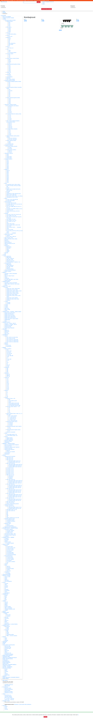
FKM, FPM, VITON (10, 259)
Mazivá (6, 649)
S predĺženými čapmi (10, 519)
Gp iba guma (9, 346)
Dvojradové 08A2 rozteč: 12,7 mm (14, 508)
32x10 (8, 383)
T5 (8, 408)
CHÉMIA (4, 600)
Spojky (6, 578)
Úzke (7, 49)
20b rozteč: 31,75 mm (11, 493)
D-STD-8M (10, 425)
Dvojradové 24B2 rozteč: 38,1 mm (14, 500)
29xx (9, 73)
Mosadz (6, 595)
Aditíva (6, 651)
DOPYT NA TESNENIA (7, 16)
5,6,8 (7, 349)
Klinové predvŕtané (8, 445)
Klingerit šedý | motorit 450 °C (10, 317)
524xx (9, 101)
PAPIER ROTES (7, 319)
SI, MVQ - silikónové (10, 258)
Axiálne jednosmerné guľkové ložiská (13, 64)
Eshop (4, 11)
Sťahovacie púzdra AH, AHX (10, 243)
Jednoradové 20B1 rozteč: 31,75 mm (15, 494)
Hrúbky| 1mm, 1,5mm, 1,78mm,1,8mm (13, 288)
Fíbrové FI (6, 332)
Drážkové (6, 390)
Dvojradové (10, 477)
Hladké (6, 613)
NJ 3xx (9, 116)
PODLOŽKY (5, 329)
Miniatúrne (8, 37)
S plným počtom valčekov (11, 149)
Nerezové (8, 32)
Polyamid (6, 583)
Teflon (6, 584)
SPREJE (6, 604)
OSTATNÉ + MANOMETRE (7, 666)
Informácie (5, 705)
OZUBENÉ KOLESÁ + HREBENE (8, 537)
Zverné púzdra (7, 452)
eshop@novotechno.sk (49, 1)
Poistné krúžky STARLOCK (9, 327)
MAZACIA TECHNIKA (6, 575)
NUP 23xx (10, 127)
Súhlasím (45, 716)
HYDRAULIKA (5, 659)
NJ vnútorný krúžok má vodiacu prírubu (14, 113)
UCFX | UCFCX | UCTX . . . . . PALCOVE (14, 227)
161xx (9, 51)
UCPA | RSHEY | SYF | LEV (11, 220)
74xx (9, 62)
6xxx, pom (10, 36)
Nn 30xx (10, 147)
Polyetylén (6, 589)
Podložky (6, 671)
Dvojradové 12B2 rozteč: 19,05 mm (14, 486)
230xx (8, 163)
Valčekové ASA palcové (9, 504)
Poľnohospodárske (10, 268)
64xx (9, 25)
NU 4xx (9, 110)
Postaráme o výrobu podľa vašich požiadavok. (22, 704)
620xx (9, 28)
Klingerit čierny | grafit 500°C (10, 316)
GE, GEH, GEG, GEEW (10, 200)
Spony (6, 565)
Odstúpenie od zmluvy (9, 692)
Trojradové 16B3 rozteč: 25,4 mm (14, 492)
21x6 (7, 379)
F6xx (9, 39)
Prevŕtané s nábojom (10, 530)
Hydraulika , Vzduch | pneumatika (11, 273)
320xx (8, 175)
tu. (78, 714)
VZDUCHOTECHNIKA (7, 574)
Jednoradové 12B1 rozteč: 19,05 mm (15, 485)
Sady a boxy (7, 333)
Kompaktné (7, 629)
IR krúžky (8, 191)
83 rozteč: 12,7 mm (10, 470)
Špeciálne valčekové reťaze (10, 518)
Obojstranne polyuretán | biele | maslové (14, 426)
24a (7, 516)
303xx (8, 172)
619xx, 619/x (10, 44)
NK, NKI (8, 187)
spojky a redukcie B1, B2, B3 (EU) (13, 503)
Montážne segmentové (9, 440)
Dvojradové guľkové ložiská (10, 80)
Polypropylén (7, 590)
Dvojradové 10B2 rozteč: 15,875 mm (15, 481)
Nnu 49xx (10, 148)
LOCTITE (6, 602)
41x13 (8, 385)
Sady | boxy (7, 308)
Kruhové (6, 436)
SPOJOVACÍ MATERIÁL (7, 668)
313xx (8, 174)
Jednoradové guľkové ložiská (10, 20)
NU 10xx (10, 106)
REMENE (4, 347)
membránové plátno (10, 634)
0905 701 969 (7, 685)
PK (7, 392)
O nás (2, 15)
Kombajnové (7, 367)
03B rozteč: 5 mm (10, 457)
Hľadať (38, 2)
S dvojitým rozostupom (11, 521)
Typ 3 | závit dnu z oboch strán (12, 339)
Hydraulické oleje (8, 647)
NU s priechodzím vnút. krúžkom (13, 105)
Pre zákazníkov (5, 686)
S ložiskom (7, 536)
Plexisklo (6, 587)
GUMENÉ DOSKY (6, 612)
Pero (5, 672)
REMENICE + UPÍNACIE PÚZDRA (9, 443)
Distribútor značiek (6, 700)
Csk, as (9, 75)
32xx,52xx (10, 90)
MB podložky (9, 246)
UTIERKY (6, 610)
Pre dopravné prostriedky (11, 554)
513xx (9, 67)
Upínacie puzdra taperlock (9, 449)
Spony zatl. (9, 570)
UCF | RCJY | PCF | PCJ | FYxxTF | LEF (14, 214)
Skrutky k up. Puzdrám (11, 451)
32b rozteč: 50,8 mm (10, 502)
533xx (9, 71)
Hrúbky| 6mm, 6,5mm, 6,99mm (12, 297)
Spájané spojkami (10, 438)
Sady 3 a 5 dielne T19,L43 (9, 275)
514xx (9, 68)
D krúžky (6, 304)
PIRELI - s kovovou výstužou (12, 635)
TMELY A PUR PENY (8, 607)
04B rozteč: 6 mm (10, 458)
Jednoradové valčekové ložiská (10, 104)
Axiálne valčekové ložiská (11, 140)
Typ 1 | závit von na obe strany (12, 337)
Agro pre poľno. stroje (9, 237)
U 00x (8, 212)
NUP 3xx (10, 124)
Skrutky (6, 669)
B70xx (9, 59)
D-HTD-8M (10, 423)
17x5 (7, 378)
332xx (8, 182)
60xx (9, 22)
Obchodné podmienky (9, 689)
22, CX (8, 360)
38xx (9, 93)
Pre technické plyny (10, 553)
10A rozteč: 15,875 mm (11, 510)
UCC (7, 222)
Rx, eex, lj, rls (10, 47)
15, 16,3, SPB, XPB (10, 355)
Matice (6, 670)
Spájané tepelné (9, 437)
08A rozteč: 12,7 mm (10, 506)
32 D (7, 362)
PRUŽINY (4, 636)
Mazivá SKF (7, 650)
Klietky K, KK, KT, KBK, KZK (11, 194)
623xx (9, 30)
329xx (8, 178)
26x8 (8, 382)
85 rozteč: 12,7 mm (10, 472)
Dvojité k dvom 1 (10, 532)
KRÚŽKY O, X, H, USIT (7, 286)
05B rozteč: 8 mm (10, 459)
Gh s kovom (9, 345)
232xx (8, 165)
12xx (9, 82)
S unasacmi (9, 522)
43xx (9, 96)
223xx (8, 162)
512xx (9, 66)
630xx (9, 31)
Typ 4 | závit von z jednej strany (12, 340)
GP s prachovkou (8, 256)
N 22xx (9, 133)
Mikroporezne (7, 626)
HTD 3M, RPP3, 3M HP (12, 400)
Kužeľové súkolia (8, 541)
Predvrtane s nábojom (9, 529)
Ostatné (6, 563)
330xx (8, 179)
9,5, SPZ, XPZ (9, 351)
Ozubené (6, 397)
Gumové (6, 545)
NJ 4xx (9, 117)
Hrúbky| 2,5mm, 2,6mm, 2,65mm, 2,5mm (14, 290)
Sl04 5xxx (10, 150)
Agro (7, 562)
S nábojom (7, 538)
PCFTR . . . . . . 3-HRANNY (11, 233)
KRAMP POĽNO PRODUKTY (8, 655)
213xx (8, 160)
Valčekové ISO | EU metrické (10, 456)
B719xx (9, 61)
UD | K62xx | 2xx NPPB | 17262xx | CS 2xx (14, 208)
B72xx (9, 60)
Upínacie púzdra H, (8, 242)
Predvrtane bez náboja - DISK (10, 533)
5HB (7, 371)
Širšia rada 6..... (9, 27)
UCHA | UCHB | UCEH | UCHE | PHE (13, 224)
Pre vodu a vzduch (10, 550)
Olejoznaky (7, 580)
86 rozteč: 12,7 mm (10, 473)
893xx (9, 142)
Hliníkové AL (7, 331)
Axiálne (8, 192)
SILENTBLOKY (5, 334)
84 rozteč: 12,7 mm (10, 471)
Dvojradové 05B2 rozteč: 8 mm (14, 462)
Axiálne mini (9, 72)
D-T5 (9, 427)
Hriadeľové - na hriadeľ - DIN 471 (11, 324)
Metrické (8, 450)
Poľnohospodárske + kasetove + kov (13, 261)
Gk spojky (8, 573)
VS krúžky (8, 303)
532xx (9, 69)
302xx (8, 171)
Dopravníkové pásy (8, 441)
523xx (9, 99)
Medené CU (7, 330)
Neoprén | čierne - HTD (11, 398)
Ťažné (6, 639)
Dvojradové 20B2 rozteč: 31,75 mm (14, 495)
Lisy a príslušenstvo (8, 581)
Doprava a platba (8, 688)
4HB (7, 370)
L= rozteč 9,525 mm (12, 418)
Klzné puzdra (7, 241)
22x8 (8, 381)
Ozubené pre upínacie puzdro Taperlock (12, 447)
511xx (9, 65)
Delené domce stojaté (9, 234)
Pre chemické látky (10, 552)
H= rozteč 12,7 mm (12, 419)
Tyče (5, 619)
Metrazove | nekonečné (11, 432)
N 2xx (9, 130)
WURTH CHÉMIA (8, 606)
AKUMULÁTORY (6, 663)
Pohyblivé (8, 300)
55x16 (8, 389)
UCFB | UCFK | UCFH (10, 223)
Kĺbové (6, 198)
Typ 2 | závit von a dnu (11, 338)
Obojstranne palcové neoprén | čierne (13, 429)
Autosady (6, 252)
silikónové (6, 620)
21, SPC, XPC (9, 359)
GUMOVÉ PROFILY (6, 625)
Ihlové (6, 183)
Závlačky (6, 673)
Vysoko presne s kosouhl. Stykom (13, 58)
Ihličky (8, 249)
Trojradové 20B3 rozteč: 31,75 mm (14, 496)
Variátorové (7, 377)
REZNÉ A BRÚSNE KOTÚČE (8, 658)
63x (9, 45)
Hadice (6, 577)
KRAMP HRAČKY (6, 678)
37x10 (8, 384)
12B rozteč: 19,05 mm (10, 484)
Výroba (6, 285)
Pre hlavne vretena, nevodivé (12, 146)
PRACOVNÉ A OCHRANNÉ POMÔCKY (9, 664)
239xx (8, 167)
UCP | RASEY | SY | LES (11, 219)
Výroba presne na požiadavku (10, 270)
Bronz (6, 596)
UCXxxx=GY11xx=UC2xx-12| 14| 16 (13, 211)
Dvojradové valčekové (9, 145)
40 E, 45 (8, 364)
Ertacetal (6, 585)
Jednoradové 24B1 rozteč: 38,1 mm (14, 499)
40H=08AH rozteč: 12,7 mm (12, 509)
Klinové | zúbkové (8, 348)
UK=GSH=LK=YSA (10, 209)
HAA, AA (8, 374)
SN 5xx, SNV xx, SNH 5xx (11, 236)
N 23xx (9, 134)
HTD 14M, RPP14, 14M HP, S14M (14, 405)
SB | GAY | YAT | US (10, 205)
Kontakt (43, 1)
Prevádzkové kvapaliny (9, 654)
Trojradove (10, 478)
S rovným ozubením (10, 543)
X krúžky (6, 307)
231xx (8, 164)
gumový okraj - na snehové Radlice (11, 624)
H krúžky (6, 305)
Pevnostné (8, 567)
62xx (9, 23)
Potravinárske (9, 551)
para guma (7, 622)
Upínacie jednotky (8, 201)
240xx (8, 168)
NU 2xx (9, 108)
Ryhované (6, 617)
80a (7, 514)
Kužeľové (6, 342)
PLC (5, 253)
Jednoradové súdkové (9, 153)
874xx (9, 141)
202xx (8, 154)
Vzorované (7, 618)
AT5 (9, 410)
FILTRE (4, 643)
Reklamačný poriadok (9, 691)
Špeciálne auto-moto (10, 260)
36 (7, 363)
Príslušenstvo (7, 245)
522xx (9, 98)
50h (7, 511)
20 (7, 357)
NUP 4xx (10, 125)
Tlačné (6, 637)
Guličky (8, 251)
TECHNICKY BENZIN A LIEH (10, 609)
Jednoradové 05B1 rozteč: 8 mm (14, 460)
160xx (9, 50)
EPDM (6, 621)
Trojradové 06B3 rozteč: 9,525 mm (14, 466)
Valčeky (8, 250)
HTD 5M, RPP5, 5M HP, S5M (13, 403)
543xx (9, 103)
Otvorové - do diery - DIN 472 (10, 323)
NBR (7, 631)
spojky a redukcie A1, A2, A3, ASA (13, 517)
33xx (9, 91)
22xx (9, 84)
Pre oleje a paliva (10, 546)
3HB (7, 369)
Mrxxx (9, 38)
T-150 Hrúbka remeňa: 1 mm (12, 434)
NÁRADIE (4, 642)
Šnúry (6, 320)
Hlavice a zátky (7, 576)
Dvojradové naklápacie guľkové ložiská (14, 81)
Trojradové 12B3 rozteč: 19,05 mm (14, 487)
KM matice (8, 248)
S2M (9, 399)
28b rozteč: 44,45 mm (11, 501)
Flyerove (8, 524)
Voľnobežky (9, 74)
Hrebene (6, 540)
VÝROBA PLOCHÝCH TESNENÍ (8, 17)
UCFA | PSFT (9, 226)
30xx (9, 89)
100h (7, 515)
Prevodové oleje (8, 648)
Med (5, 598)
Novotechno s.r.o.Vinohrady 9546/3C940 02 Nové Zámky (9, 697)
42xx (9, 95)
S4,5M (9, 401)
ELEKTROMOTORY (6, 661)
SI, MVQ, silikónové (10, 265)
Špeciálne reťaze (8, 523)
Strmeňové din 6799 (8, 325)
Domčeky (6, 213)
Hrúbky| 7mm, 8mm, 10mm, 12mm (13, 298)
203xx (8, 155)
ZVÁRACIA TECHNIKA (7, 665)
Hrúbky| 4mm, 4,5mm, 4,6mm (12, 294)
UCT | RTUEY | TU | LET (11, 221)
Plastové (8, 35)
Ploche (6, 433)
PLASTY (4, 582)
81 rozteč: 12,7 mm (10, 467)
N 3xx (9, 131)
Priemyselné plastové (8, 555)
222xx (8, 161)
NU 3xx (9, 109)
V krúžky (6, 301)
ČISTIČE (6, 605)
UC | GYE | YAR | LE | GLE (11, 202)
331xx (8, 180)
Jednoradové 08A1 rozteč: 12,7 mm (14, 507)
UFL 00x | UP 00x (10, 229)
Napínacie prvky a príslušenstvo (10, 526)
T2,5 (9, 407)
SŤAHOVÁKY (5, 641)
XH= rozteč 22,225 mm (12, 420)
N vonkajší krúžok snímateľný (12, 128)
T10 (9, 411)
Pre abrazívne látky (10, 548)
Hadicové (8, 566)
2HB (7, 368)
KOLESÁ (4, 611)
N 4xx (9, 132)
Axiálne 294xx (9, 157)
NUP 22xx (10, 126)
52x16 (8, 388)
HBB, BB (8, 375)
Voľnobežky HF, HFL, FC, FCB (12, 197)
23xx (9, 86)
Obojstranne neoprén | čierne (12, 421)
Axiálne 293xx (9, 156)
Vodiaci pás (7, 278)
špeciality (6, 640)
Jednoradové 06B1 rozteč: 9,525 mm (15, 464)
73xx (9, 57)
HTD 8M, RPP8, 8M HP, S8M (13, 404)
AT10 (9, 412)
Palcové (8, 46)
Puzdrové (6, 344)
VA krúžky (8, 302)
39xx (9, 94)
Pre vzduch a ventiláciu (11, 561)
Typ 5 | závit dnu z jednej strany (12, 341)
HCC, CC (8, 376)
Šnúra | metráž (7, 309)
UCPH (8, 228)
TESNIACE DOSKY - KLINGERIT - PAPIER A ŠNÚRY (12, 311)
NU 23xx (10, 112)
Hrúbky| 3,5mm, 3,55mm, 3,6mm (13, 293)
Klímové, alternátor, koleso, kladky (11, 238)
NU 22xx (10, 111)
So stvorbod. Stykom (12, 52)
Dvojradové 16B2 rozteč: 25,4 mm (14, 491)
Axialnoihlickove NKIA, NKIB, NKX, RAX (14, 193)
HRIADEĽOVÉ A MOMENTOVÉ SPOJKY (10, 657)
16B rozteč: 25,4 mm (10, 488)
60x (9, 40)
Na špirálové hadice (10, 568)
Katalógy (6, 709)
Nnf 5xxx (10, 152)
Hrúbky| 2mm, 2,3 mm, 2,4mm (12, 289)
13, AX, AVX (9, 354)
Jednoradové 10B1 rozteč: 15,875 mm (15, 480)
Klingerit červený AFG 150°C (10, 312)
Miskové (6, 274)
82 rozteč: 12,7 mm (10, 469)
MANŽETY (4, 272)
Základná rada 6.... (10, 21)
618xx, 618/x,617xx (11, 43)
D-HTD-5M (10, 422)
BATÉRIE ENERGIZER (6, 662)
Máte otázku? (5, 680)
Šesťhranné (7, 373)
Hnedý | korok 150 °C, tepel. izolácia (11, 318)
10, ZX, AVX (9, 352)
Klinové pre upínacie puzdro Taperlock (12, 444)
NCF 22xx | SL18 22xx (12, 138)
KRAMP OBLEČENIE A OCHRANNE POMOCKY (11, 677)
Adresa (4, 693)
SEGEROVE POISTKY (6, 322)
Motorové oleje (7, 646)
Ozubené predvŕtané (8, 448)
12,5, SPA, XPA (9, 353)
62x (9, 42)
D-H (9, 430)
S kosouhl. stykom (10, 53)
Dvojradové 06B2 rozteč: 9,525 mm (15, 465)
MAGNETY (4, 676)
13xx (9, 83)
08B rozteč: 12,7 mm (10, 474)
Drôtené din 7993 (8, 326)
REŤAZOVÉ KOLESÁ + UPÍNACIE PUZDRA (10, 528)
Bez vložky (9, 614)
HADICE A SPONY (6, 544)
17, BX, (8, 356)
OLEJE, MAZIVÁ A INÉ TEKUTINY (9, 644)
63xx (9, 24)
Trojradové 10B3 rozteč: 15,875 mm (15, 482)
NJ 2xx (9, 115)
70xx (9, 54)
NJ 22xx (10, 118)
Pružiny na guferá (8, 271)
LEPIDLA (6, 603)
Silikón (8, 628)
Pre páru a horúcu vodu (11, 547)
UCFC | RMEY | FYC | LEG (11, 215)
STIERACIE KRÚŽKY (6, 281)
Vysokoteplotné (9, 76)
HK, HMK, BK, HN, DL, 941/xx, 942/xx (13, 184)
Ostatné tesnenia (8, 280)
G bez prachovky (8, 263)
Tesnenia (8, 235)
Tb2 (7, 396)
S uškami (8, 569)
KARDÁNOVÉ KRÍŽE (6, 656)
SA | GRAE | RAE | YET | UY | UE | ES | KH (14, 204)
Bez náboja (7, 539)
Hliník (6, 597)
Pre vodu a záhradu (10, 559)
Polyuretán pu (7, 592)
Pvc (5, 588)
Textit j (6, 591)
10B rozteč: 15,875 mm (11, 479)
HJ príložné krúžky (10, 143)
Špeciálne (6, 239)
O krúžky (6, 287)
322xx (8, 176)
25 (7, 361)
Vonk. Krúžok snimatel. (11, 79)
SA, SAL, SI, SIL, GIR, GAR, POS (12, 199)
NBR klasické (9, 257)
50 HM (8, 366)
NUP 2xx (10, 123)
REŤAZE (4, 455)
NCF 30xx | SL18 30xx (12, 139)
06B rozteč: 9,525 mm (11, 463)
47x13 (8, 386)
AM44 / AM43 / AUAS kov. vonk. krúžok (12, 283)
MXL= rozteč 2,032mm (12, 415)
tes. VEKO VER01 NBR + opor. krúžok (11, 279)
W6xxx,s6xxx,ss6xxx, (12, 34)
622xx (9, 29)
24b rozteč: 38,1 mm (10, 497)
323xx (8, 177)
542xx (9, 102)
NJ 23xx (10, 119)
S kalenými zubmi (10, 531)
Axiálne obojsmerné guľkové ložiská (13, 97)
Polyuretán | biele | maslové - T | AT (13, 406)
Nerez (6, 599)
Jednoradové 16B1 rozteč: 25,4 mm (15, 489)
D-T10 (9, 428)
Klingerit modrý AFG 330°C (10, 315)
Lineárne (6, 244)
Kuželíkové (7, 169)
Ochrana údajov (7, 690)
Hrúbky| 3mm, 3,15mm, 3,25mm (12, 292)
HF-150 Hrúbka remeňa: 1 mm (12, 435)
